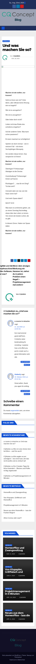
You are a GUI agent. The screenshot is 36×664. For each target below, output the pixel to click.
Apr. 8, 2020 (11, 619)
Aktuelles (6, 41)
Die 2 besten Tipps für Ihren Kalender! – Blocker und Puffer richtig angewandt (17, 468)
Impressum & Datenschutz (17, 659)
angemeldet (15, 410)
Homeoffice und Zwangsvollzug (15, 492)
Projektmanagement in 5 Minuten (16, 505)
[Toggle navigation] (18, 28)
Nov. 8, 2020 (11, 554)
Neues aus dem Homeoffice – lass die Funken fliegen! (17, 615)
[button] (33, 28)
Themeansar (18, 657)
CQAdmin (16, 56)
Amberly (17, 374)
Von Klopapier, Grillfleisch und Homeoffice (14, 572)
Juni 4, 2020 (11, 575)
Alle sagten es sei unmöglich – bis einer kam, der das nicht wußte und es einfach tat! (16, 459)
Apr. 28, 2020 (11, 597)
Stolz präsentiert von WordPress (11, 655)
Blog (18, 20)
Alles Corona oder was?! (13, 518)
